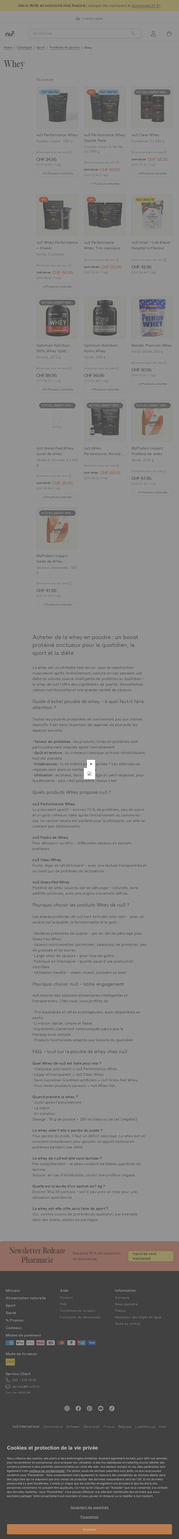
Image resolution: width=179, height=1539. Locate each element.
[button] (91, 764)
